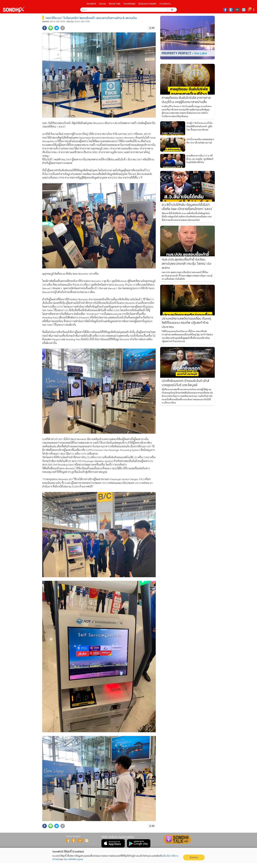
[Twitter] (230, 9)
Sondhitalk (129, 4)
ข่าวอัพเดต (165, 4)
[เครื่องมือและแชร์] (254, 9)
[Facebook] (225, 9)
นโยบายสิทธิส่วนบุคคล (73, 859)
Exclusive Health (147, 4)
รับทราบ (194, 857)
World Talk (114, 4)
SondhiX (91, 4)
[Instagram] (244, 9)
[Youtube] (237, 9)
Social (102, 4)
